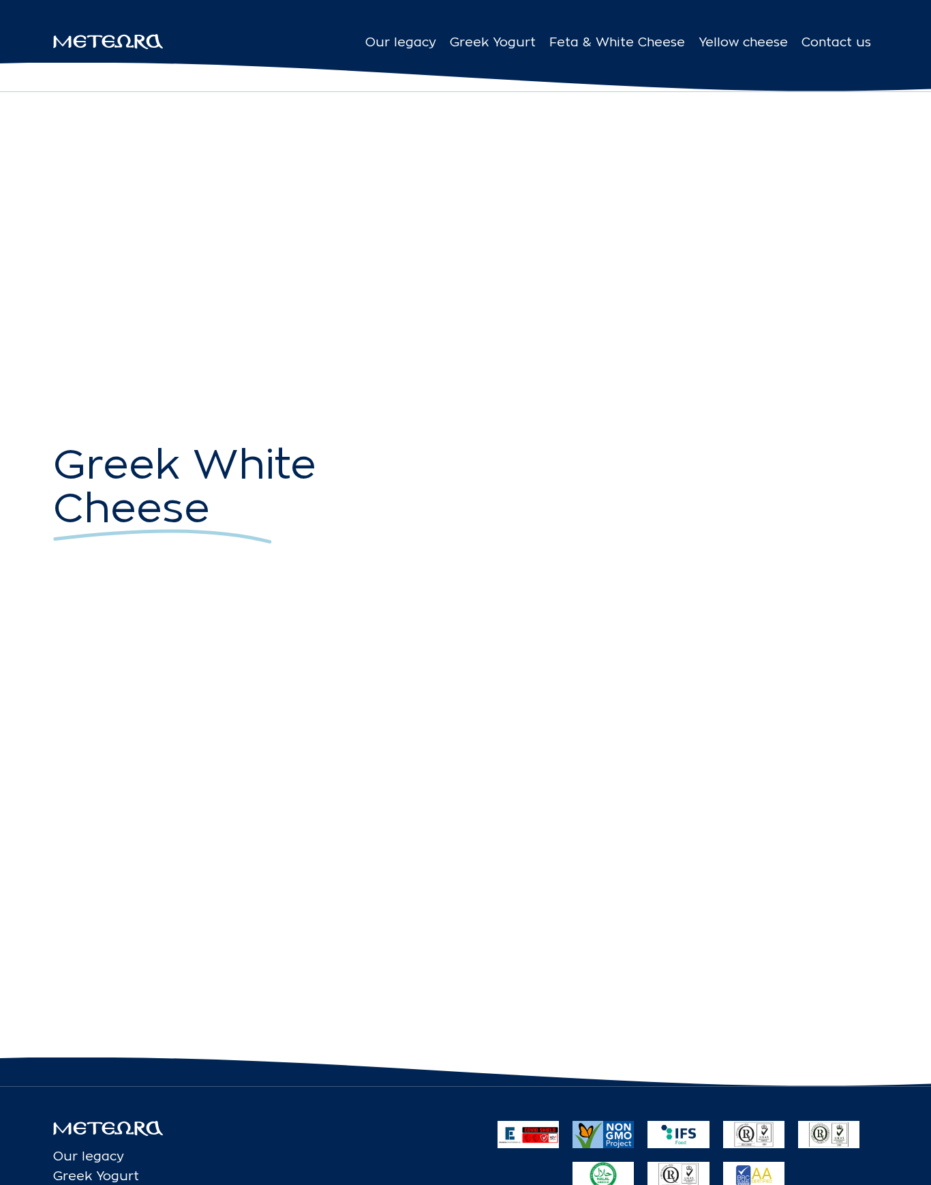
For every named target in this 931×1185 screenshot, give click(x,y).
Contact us (836, 41)
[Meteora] (108, 41)
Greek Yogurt (493, 41)
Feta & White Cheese (617, 41)
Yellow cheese (743, 41)
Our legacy (400, 41)
